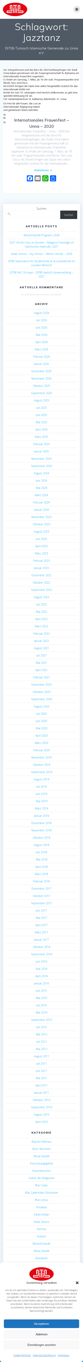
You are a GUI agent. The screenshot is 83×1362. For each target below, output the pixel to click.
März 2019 (41, 808)
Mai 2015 (41, 998)
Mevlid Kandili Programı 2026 (41, 235)
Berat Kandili (41, 1156)
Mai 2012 (41, 1049)
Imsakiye (41, 1207)
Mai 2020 (41, 728)
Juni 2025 (41, 415)
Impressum (63, 1355)
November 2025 (41, 378)
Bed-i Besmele (41, 1149)
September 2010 (41, 1107)
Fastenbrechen (41, 1171)
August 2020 (41, 706)
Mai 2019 (41, 801)
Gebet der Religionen (42, 1178)
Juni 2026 (41, 327)
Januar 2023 (41, 568)
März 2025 (41, 437)
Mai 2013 (41, 1034)
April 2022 (41, 619)
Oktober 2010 (41, 1100)
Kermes (41, 1229)
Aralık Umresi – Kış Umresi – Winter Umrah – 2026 (41, 254)
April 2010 (41, 1122)
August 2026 (41, 313)
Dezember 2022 (41, 575)
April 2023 (41, 546)
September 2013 (41, 1020)
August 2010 (41, 1114)
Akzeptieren (41, 1323)
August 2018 (41, 845)
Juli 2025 (41, 407)
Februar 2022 (41, 633)
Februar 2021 (41, 677)
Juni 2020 (41, 721)
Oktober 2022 (41, 582)
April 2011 (41, 1085)
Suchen (41, 208)
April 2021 (41, 670)
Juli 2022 (41, 604)
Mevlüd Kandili (41, 1243)
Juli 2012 (41, 1041)
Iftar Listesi (41, 1200)
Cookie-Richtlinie (22, 1355)
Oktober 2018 (41, 837)
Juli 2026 (41, 320)
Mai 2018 (41, 859)
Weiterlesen (41, 170)
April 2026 (41, 342)
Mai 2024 (41, 488)
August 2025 (41, 400)
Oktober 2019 (41, 765)
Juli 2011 (41, 1063)
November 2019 (41, 757)
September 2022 (41, 590)
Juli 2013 (41, 1027)
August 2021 (41, 648)
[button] (77, 1283)
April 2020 (41, 735)
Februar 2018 (41, 881)
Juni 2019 (41, 794)
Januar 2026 (41, 364)
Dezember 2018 (41, 823)
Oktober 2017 (41, 896)
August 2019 (41, 779)
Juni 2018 (41, 852)
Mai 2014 (41, 1012)
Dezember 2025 (41, 371)
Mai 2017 (41, 918)
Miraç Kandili (41, 1251)
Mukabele (42, 1258)
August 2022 (41, 597)
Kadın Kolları (41, 1214)
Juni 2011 (41, 1071)
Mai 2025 (41, 422)
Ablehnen (41, 1334)
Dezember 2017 (41, 888)
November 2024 (41, 458)
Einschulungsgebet (41, 1163)
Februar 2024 (41, 502)
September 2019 (41, 772)
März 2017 (41, 932)
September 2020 (41, 699)
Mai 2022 (41, 611)
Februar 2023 (41, 560)
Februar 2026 (41, 356)
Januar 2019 (41, 816)
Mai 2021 (41, 663)
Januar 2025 (41, 451)
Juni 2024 (41, 480)
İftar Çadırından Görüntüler (41, 1192)
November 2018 (41, 830)
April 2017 (41, 925)
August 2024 (41, 473)
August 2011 (41, 1056)
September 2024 (41, 466)
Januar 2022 (41, 641)
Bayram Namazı (41, 1141)
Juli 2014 (41, 1005)
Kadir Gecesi (41, 1222)
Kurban (41, 1236)
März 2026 (41, 349)
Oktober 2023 (41, 524)
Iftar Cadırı (41, 1185)
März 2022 (41, 626)
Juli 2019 (41, 786)
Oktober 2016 (41, 947)
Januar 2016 (41, 983)
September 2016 (41, 954)
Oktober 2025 (41, 386)
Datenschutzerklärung (44, 1355)
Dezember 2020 (41, 684)
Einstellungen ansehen (41, 1344)
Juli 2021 (41, 655)
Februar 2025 (41, 444)
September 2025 (41, 393)
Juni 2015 (41, 990)
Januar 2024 (41, 509)
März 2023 (41, 553)
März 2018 (41, 874)
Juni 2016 (41, 961)
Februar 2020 (41, 750)
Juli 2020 (41, 714)
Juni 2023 (41, 539)
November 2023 (41, 517)
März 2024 (41, 495)
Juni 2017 (41, 910)
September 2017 (41, 903)
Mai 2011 (41, 1078)
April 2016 (41, 976)
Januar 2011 (41, 1092)
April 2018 (41, 867)
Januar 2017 (41, 939)
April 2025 (41, 429)
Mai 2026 (41, 335)
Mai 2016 (41, 969)
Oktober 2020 (41, 692)
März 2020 (41, 743)
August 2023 (41, 531)
